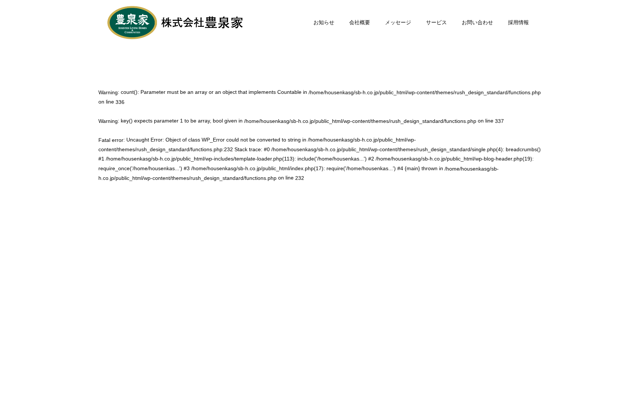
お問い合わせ (477, 22)
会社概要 (359, 22)
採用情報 (518, 22)
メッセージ (398, 22)
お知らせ (323, 22)
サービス (436, 22)
